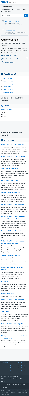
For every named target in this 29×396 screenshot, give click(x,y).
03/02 (6, 387)
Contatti (3, 381)
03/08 (8, 384)
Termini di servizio (13, 376)
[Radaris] (4, 2)
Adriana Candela (7, 78)
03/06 (16, 384)
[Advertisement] (14, 68)
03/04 (23, 384)
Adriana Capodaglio (8, 84)
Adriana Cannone (8, 81)
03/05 (19, 384)
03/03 (2, 387)
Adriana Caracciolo (8, 89)
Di (1, 376)
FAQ (5, 376)
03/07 (12, 384)
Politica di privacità (6, 378)
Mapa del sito (4, 362)
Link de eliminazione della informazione (14, 59)
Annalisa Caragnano (8, 92)
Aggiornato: (3, 384)
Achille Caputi (7, 86)
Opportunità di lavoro (19, 378)
